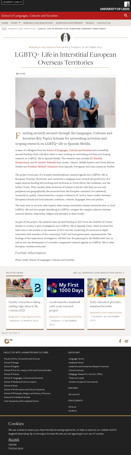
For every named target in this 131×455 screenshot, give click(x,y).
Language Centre (76, 358)
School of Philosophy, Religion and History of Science (27, 393)
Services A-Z (74, 394)
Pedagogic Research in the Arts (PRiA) (86, 374)
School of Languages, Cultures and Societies (30, 15)
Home (5, 23)
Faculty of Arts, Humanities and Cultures (22, 358)
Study (14, 23)
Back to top (9, 333)
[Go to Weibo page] (126, 341)
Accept (13, 439)
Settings (12, 444)
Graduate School (76, 362)
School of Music (11, 385)
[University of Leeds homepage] (114, 6)
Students (73, 410)
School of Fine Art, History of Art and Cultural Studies (27, 370)
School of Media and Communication (20, 381)
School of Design (11, 362)
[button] (125, 15)
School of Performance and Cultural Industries (24, 389)
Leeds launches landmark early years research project (64, 306)
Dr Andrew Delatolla (45, 162)
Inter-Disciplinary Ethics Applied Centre (21, 401)
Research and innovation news (48, 47)
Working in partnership (69, 23)
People (90, 23)
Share (22, 73)
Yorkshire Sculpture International (83, 381)
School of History (11, 374)
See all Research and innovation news (97, 272)
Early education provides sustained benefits (105, 304)
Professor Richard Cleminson (43, 166)
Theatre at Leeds (76, 377)
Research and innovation (38, 23)
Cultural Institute (76, 370)
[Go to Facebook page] (120, 341)
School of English (11, 366)
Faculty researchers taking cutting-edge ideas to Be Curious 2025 (24, 306)
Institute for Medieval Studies (17, 397)
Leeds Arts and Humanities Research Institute (89, 366)
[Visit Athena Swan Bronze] (9, 341)
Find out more (15, 448)
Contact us (103, 23)
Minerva (72, 406)
